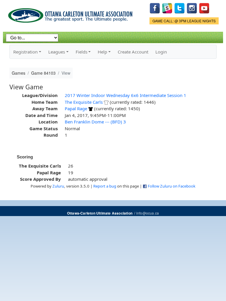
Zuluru (58, 186)
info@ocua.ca (147, 212)
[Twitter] (179, 7)
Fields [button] (81, 52)
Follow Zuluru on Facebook (171, 186)
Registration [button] (25, 52)
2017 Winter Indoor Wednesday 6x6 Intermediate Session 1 (125, 95)
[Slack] (167, 7)
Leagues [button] (56, 52)
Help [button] (102, 52)
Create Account (133, 52)
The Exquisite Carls (84, 102)
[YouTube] (204, 7)
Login (161, 52)
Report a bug (104, 186)
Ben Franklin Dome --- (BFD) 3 (95, 122)
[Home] (71, 13)
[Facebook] (154, 7)
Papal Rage (76, 108)
